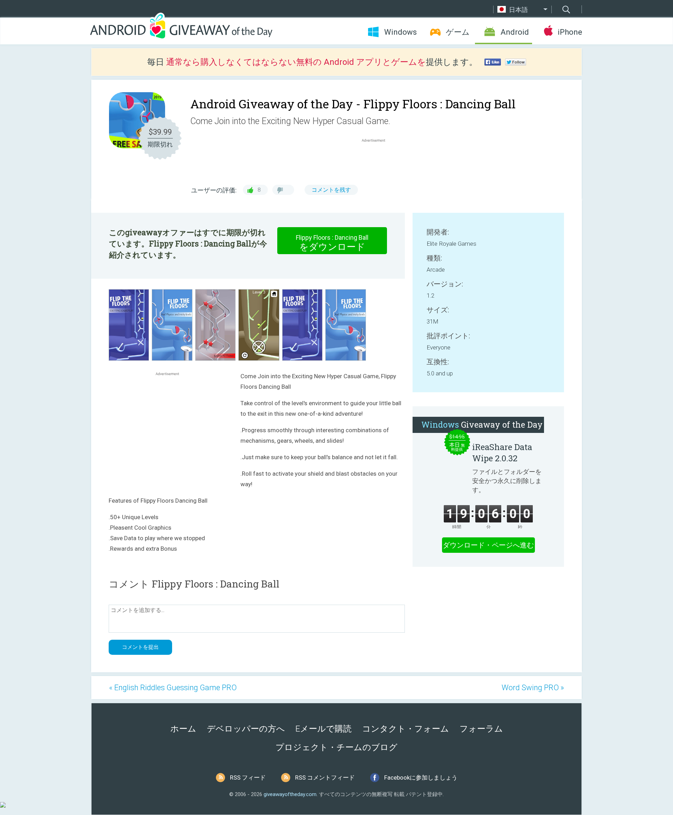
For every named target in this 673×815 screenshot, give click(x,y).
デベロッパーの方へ (246, 729)
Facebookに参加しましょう (420, 777)
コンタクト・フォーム (405, 729)
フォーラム (481, 729)
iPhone (570, 32)
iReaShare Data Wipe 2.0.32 (502, 452)
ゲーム (458, 32)
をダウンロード (332, 243)
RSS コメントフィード (325, 777)
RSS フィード (248, 777)
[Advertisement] (377, 160)
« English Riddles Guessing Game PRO (173, 687)
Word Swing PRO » (533, 687)
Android (515, 32)
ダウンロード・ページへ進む (488, 545)
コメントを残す (331, 189)
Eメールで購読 (323, 729)
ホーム (183, 729)
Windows (400, 32)
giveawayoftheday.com (290, 794)
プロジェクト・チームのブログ (336, 747)
